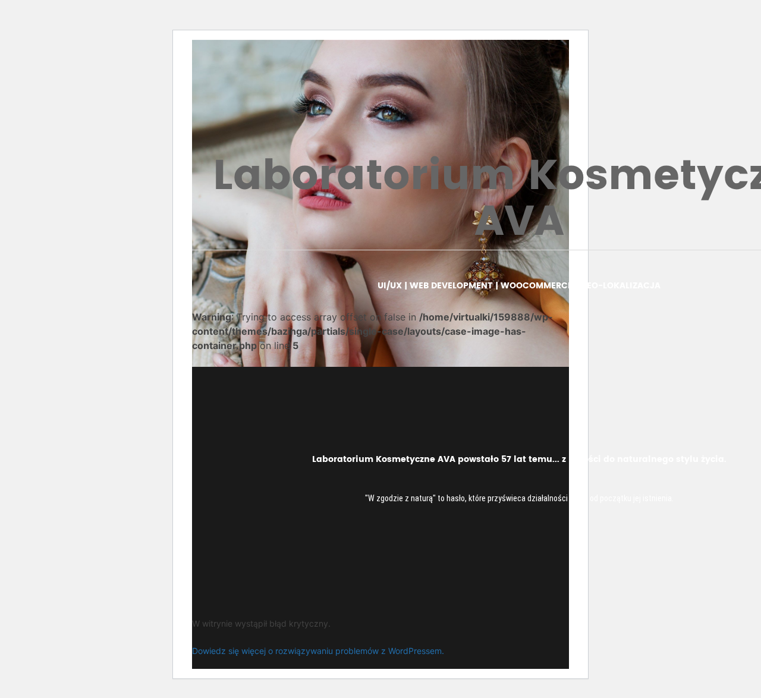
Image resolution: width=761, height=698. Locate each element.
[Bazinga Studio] (89, 28)
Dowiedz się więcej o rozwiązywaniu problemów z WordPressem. (318, 651)
